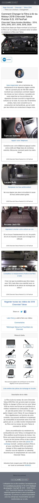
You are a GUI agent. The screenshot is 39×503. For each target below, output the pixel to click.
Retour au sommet (19, 475)
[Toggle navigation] (35, 2)
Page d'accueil (8, 7)
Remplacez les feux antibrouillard (19, 187)
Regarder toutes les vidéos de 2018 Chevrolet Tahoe (19, 303)
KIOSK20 (28, 465)
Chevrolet (18, 7)
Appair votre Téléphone (19, 140)
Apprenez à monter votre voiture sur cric (19, 229)
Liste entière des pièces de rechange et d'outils (19, 388)
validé (8, 59)
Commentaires (19, 322)
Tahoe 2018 (28, 7)
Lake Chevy (11, 318)
